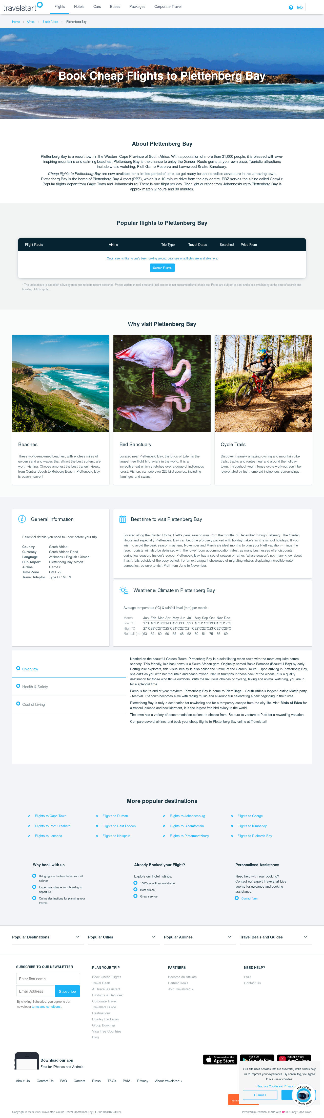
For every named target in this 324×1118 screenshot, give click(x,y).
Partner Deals (178, 982)
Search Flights (162, 268)
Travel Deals (101, 982)
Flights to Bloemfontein (187, 825)
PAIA (126, 1080)
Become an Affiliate (182, 976)
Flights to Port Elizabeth (52, 825)
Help (298, 7)
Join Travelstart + (181, 989)
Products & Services (107, 995)
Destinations (101, 1013)
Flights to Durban (115, 815)
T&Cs (112, 1080)
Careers (79, 1080)
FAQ (247, 976)
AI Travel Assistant (106, 989)
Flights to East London (119, 825)
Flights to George (250, 815)
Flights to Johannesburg (187, 815)
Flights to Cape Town (50, 815)
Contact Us (252, 982)
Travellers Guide (104, 1006)
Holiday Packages (105, 1019)
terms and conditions (46, 1006)
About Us (23, 1080)
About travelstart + (169, 1080)
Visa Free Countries (107, 1031)
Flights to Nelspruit (116, 835)
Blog (95, 1037)
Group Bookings (104, 1025)
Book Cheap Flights (106, 976)
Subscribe (67, 991)
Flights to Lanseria (48, 835)
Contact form (249, 898)
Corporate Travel (104, 1001)
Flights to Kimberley (252, 825)
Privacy (142, 1080)
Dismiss (260, 1094)
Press (96, 1080)
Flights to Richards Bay (254, 835)
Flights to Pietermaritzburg (189, 835)
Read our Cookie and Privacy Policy (279, 1086)
